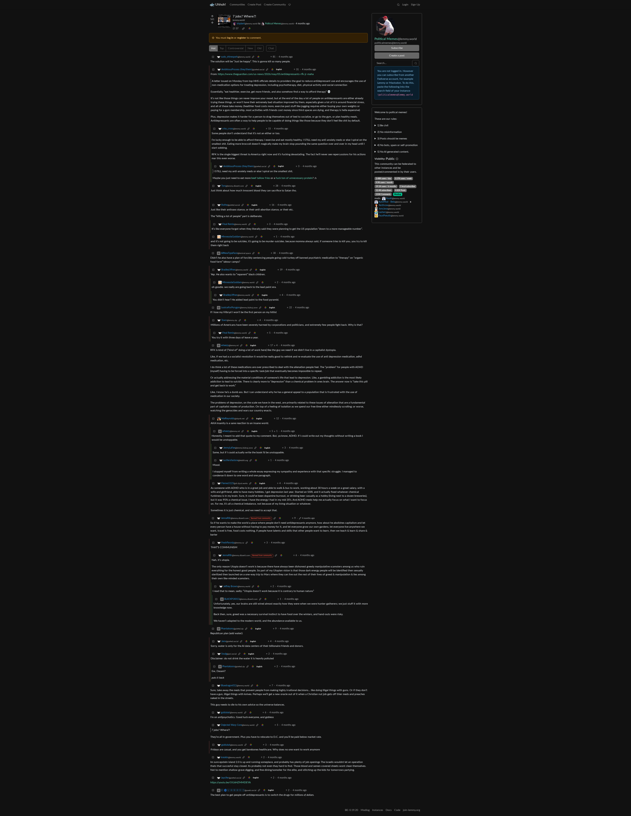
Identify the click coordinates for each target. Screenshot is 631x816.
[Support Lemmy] (289, 4)
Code (397, 810)
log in (230, 38)
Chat (271, 48)
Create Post (254, 4)
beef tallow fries (260, 178)
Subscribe (397, 48)
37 (237, 28)
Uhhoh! (220, 4)
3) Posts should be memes (392, 138)
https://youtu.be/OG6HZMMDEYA (230, 782)
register (241, 38)
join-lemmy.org (411, 810)
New (250, 48)
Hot (213, 48)
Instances (377, 810)
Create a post (397, 55)
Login (405, 4)
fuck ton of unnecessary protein (294, 178)
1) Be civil (382, 125)
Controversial (236, 48)
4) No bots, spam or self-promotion (397, 145)
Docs (389, 810)
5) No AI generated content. (393, 151)
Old (259, 48)
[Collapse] (213, 57)
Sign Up (415, 4)
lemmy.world (239, 20)
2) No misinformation (389, 132)
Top (222, 48)
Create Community (275, 4)
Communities (237, 4)
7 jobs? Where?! (244, 16)
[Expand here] (224, 21)
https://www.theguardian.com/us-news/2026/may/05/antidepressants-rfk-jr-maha (266, 74)
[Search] (398, 4)
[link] (243, 28)
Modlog (397, 194)
